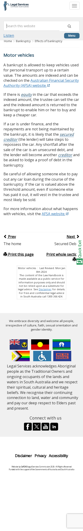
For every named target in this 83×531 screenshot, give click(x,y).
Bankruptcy (23, 41)
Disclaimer (45, 289)
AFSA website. (53, 213)
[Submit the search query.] (69, 26)
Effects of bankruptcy (48, 41)
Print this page (20, 254)
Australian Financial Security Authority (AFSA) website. (41, 83)
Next (71, 236)
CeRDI (23, 466)
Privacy (40, 455)
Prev (11, 236)
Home (8, 41)
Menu (71, 36)
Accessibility (58, 455)
